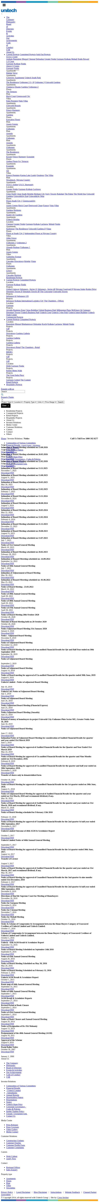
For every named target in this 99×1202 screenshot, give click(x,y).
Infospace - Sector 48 (46, 289)
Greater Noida (50, 59)
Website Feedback (72, 1192)
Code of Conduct (13, 1075)
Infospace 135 (23, 296)
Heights (30, 194)
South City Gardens (14, 215)
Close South (22, 194)
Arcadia (9, 310)
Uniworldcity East (21, 196)
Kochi (44, 324)
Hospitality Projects (14, 384)
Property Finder (7, 397)
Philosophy (10, 22)
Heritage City (39, 194)
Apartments (11, 1178)
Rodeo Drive (91, 289)
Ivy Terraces (23, 161)
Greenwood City (23, 96)
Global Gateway (13, 289)
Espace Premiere (13, 175)
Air (7, 171)
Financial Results (13, 445)
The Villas (49, 175)
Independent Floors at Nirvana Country (41, 233)
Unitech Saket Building (78, 312)
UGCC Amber (12, 185)
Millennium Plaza (64, 310)
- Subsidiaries (36, 445)
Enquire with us (7, 389)
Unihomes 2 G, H (27, 82)
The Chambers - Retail (30, 347)
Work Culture (11, 1156)
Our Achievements (13, 1072)
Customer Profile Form (15, 1145)
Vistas (48, 229)
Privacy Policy (7, 1192)
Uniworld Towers (60, 291)
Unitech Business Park (30, 312)
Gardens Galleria (23, 333)
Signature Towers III (31, 291)
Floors (8, 1181)
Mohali (74, 59)
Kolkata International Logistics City (29, 301)
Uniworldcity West (36, 196)
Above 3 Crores (12, 66)
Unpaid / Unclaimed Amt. (16, 464)
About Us (10, 52)
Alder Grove (11, 238)
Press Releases (12, 1125)
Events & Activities (14, 1070)
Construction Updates (15, 1140)
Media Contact (12, 1132)
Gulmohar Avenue (13, 257)
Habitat (9, 73)
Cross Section (63, 1197)
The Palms (68, 194)
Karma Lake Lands (28, 175)
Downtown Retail (13, 347)
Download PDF (7, 473)
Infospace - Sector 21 (28, 289)
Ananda (9, 133)
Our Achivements (11, 39)
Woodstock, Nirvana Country (18, 180)
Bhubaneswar (27, 324)
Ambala (9, 59)
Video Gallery (12, 1129)
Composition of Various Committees (21, 443)
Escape (9, 157)
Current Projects (12, 54)
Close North (11, 194)
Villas (8, 1185)
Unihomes (10, 129)
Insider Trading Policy (15, 461)
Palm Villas (23, 101)
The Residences (12, 82)
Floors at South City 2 (15, 233)
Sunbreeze (10, 229)
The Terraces (11, 92)
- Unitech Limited (26, 445)
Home (3, 438)
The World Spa (80, 194)
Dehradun (40, 59)
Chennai (31, 59)
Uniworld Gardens (52, 82)
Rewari (86, 59)
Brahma (16, 247)
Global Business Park (47, 310)
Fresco (9, 110)
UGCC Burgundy (26, 185)
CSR (8, 50)
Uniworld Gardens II (37, 229)
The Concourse (46, 291)
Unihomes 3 (40, 82)
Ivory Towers (50, 194)
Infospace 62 (11, 296)
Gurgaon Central (13, 380)
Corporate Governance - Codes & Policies (23, 459)
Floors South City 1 (14, 201)
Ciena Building (32, 310)
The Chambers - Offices (54, 301)
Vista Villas (54, 205)
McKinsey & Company (80, 310)
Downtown (19, 261)
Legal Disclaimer (23, 1192)
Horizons (17, 210)
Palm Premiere (12, 101)
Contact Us (10, 466)
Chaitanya (10, 87)
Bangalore (17, 59)
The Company (10, 18)
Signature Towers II (14, 291)
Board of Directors (13, 1068)
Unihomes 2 (33, 87)
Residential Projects (14, 278)
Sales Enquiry (12, 1170)
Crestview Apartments (15, 78)
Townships (10, 1188)
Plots (8, 1183)
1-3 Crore (10, 61)
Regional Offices (13, 1167)
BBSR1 (9, 352)
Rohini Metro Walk (14, 370)
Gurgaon (60, 59)
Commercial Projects (14, 317)
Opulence (40, 175)
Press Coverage (12, 1127)
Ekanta (18, 87)
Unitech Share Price (14, 457)
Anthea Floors (12, 161)
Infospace (10, 301)
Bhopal (25, 59)
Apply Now (11, 1159)
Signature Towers (13, 312)
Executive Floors (13, 119)
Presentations (11, 452)
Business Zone (19, 310)
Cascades (10, 261)
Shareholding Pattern (14, 450)
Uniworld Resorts (13, 105)
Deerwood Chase (35, 205)
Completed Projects (28, 54)
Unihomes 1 (11, 243)
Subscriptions (56, 1192)
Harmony (16, 110)
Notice (9, 454)
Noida (80, 59)
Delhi (8, 366)
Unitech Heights (12, 219)
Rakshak (60, 194)
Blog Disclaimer (40, 1192)
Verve (15, 73)
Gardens (24, 87)
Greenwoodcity (29, 201)
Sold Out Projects (43, 54)
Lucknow (37, 189)
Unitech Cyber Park (60, 312)
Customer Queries (13, 1143)
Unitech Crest (45, 312)
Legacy (9, 271)
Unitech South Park (33, 78)
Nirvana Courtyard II (64, 289)
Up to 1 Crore (12, 57)
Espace (46, 205)
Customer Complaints (15, 1147)
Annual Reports (12, 447)
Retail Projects (12, 382)
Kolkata (67, 59)
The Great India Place (15, 375)
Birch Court (11, 96)
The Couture (25, 380)
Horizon (17, 275)
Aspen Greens (12, 124)
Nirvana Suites (79, 289)
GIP (8, 329)
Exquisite (30, 157)
